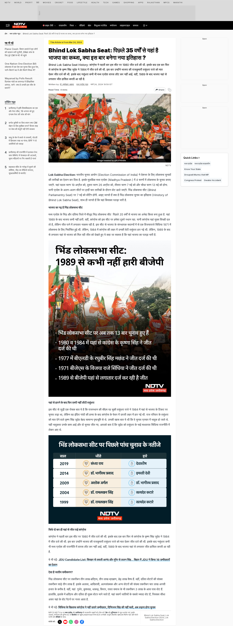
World (18, 2)
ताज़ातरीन (63, 25)
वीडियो (82, 25)
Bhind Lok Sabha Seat (154, 615)
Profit (29, 2)
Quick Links (190, 157)
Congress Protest (192, 180)
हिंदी (37, 2)
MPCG (167, 2)
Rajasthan (153, 2)
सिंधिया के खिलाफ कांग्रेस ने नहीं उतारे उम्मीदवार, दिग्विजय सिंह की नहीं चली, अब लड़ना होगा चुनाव (106, 607)
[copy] (169, 89)
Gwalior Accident (212, 180)
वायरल (135, 25)
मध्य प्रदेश (188, 163)
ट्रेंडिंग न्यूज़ (10, 101)
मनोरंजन (113, 25)
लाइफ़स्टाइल (125, 25)
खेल (89, 25)
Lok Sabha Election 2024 (157, 616)
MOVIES (47, 2)
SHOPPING (129, 2)
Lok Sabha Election (159, 618)
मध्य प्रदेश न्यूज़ (82, 84)
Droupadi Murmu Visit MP (196, 174)
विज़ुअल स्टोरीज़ (100, 25)
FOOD (70, 2)
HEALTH (95, 2)
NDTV (7, 2)
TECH (106, 2)
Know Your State (192, 169)
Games (116, 2)
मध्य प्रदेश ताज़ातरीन (202, 163)
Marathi (178, 2)
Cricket (59, 2)
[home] (19, 24)
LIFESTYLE (82, 2)
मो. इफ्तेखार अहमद (67, 84)
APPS (140, 2)
